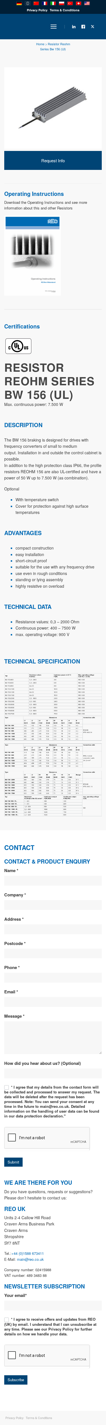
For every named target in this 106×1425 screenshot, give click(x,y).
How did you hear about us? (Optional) (42, 1063)
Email (11, 992)
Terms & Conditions (64, 10)
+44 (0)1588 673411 (27, 1253)
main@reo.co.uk (30, 1259)
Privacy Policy (37, 10)
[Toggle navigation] (53, 26)
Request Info (53, 160)
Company (15, 895)
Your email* (15, 1295)
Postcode (15, 943)
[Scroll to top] (79, 1401)
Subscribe (16, 1379)
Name (11, 870)
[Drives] (32, 255)
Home (40, 44)
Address (14, 919)
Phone (12, 967)
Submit (13, 1162)
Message (14, 1016)
